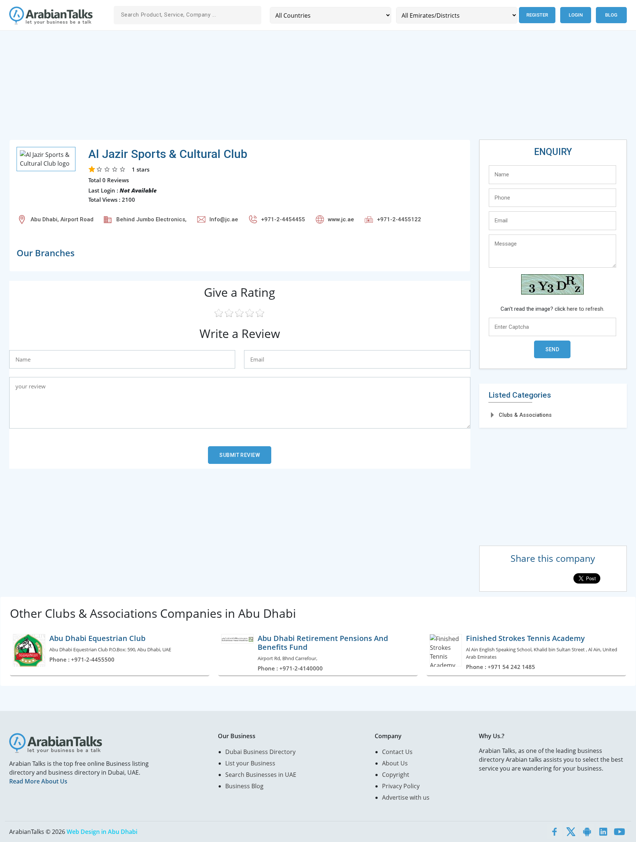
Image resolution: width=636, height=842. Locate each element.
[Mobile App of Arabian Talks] (587, 831)
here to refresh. (585, 309)
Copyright (395, 775)
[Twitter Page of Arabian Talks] (570, 831)
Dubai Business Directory (260, 752)
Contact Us (397, 752)
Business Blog (244, 786)
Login (576, 15)
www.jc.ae (341, 219)
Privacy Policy (401, 786)
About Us (395, 763)
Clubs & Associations (525, 415)
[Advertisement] (230, 88)
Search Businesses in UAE (260, 775)
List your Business (250, 763)
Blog (611, 15)
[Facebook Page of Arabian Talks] (554, 831)
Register (537, 15)
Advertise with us (406, 797)
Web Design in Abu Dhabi (102, 832)
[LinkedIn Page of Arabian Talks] (603, 831)
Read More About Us (38, 781)
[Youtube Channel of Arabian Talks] (619, 831)
